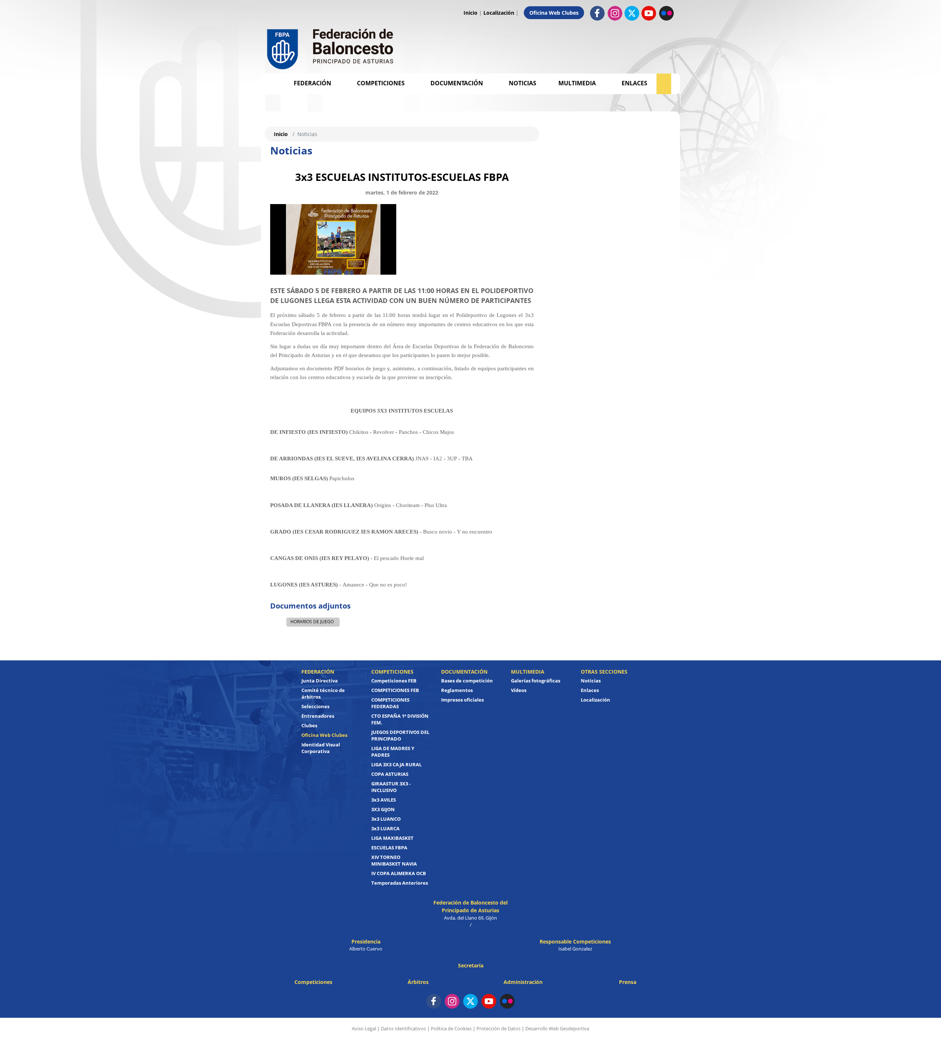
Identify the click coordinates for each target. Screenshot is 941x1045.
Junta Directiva (319, 680)
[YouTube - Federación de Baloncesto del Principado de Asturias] (489, 1001)
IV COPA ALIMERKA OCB (398, 873)
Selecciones (315, 706)
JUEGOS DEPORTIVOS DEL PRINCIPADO (400, 735)
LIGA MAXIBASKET (392, 838)
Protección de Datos (498, 1028)
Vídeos (518, 690)
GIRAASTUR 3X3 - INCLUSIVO (391, 786)
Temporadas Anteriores (399, 883)
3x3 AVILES (383, 799)
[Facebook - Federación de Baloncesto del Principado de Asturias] (597, 12)
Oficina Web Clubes (554, 12)
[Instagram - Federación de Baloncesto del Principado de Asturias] (615, 12)
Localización (498, 12)
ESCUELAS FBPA (389, 847)
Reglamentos (457, 690)
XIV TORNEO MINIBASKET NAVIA (394, 860)
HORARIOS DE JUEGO (312, 621)
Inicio (470, 12)
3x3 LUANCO (386, 819)
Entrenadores (317, 716)
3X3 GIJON (383, 809)
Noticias (522, 83)
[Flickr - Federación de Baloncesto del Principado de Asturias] (666, 12)
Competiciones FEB (393, 680)
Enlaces (634, 83)
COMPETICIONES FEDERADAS (390, 703)
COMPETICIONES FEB (395, 690)
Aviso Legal (364, 1028)
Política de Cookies (451, 1028)
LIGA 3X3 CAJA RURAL (396, 764)
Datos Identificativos (403, 1028)
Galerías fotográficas (535, 680)
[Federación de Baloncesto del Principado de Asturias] (330, 47)
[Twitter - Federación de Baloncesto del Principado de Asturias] (632, 13)
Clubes (309, 725)
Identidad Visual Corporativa (320, 748)
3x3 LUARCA (385, 828)
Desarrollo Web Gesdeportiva (557, 1028)
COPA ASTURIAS (389, 774)
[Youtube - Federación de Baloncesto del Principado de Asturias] (649, 12)
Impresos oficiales (462, 699)
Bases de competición (467, 680)
